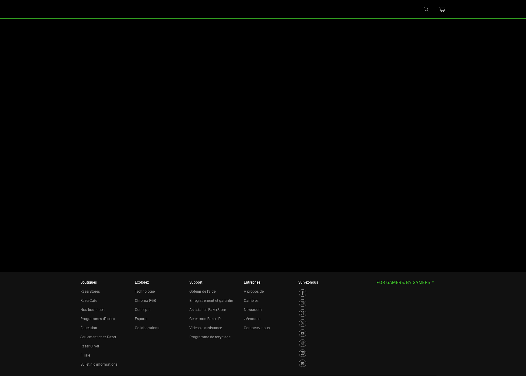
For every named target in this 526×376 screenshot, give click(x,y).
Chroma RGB (145, 300)
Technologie (145, 291)
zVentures (252, 319)
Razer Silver (89, 346)
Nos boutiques (92, 310)
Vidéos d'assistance (205, 328)
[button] (442, 9)
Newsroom (253, 310)
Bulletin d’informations (98, 364)
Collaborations (147, 328)
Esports (141, 319)
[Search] (426, 9)
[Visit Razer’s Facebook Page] (302, 293)
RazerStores (90, 291)
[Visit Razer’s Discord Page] (302, 363)
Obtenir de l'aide (202, 291)
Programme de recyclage (209, 337)
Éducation (88, 328)
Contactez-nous (257, 328)
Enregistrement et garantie (211, 300)
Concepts (142, 310)
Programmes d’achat (97, 319)
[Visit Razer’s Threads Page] (302, 313)
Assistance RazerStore (207, 310)
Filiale (85, 355)
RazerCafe (88, 300)
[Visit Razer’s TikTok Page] (302, 343)
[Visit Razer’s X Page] (302, 323)
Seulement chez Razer (98, 337)
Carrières (251, 300)
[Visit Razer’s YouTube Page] (302, 333)
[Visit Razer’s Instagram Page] (302, 303)
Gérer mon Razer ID (205, 319)
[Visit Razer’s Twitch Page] (302, 353)
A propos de (254, 291)
